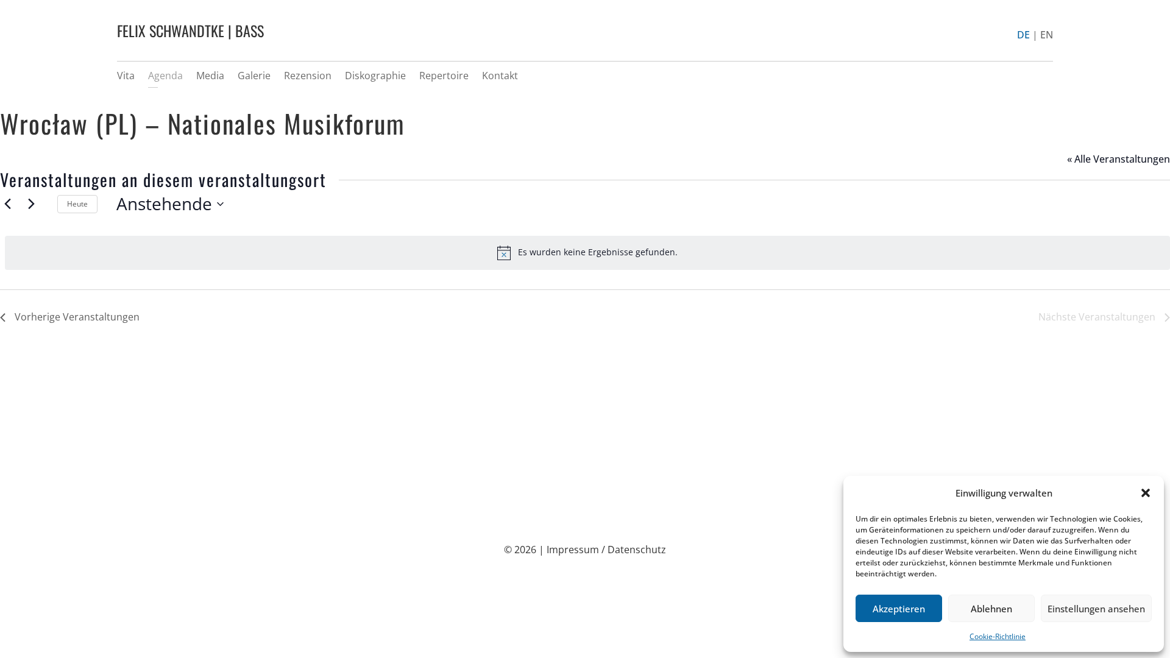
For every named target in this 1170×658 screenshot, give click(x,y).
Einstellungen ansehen (1096, 609)
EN (1046, 34)
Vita (126, 75)
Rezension (308, 75)
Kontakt (500, 75)
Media (210, 75)
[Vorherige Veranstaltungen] (7, 204)
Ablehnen (991, 609)
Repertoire (444, 75)
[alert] (587, 253)
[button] (1146, 493)
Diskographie (375, 75)
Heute (77, 204)
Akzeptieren (899, 609)
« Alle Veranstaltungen (1118, 159)
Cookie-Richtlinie (998, 636)
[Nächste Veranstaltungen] (31, 204)
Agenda (165, 75)
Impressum (573, 549)
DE (1023, 34)
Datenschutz (637, 549)
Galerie (254, 75)
